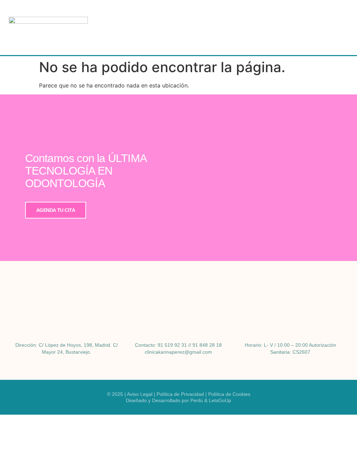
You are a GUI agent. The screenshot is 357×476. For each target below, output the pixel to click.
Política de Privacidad (180, 394)
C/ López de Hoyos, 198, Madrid (74, 345)
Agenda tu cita (55, 210)
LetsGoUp (220, 400)
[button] (338, 27)
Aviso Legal (139, 394)
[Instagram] (184, 288)
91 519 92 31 (172, 345)
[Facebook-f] (172, 288)
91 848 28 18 (207, 345)
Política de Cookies (229, 394)
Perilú (196, 400)
